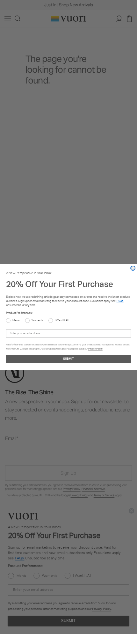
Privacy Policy (95, 348)
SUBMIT (68, 358)
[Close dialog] (133, 268)
